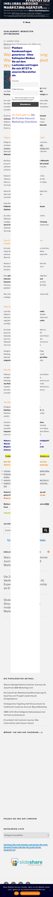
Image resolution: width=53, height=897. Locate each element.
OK (16, 893)
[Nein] (50, 890)
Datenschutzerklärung (30, 893)
